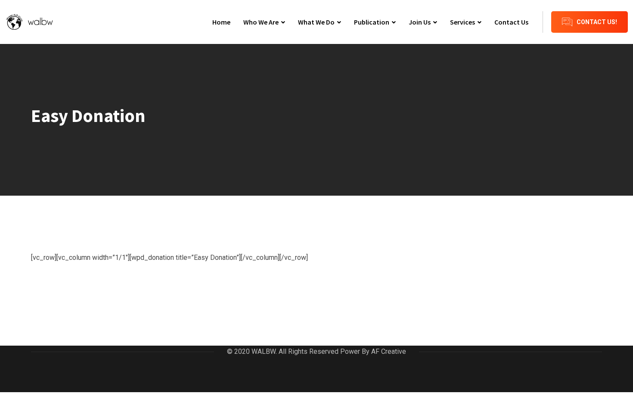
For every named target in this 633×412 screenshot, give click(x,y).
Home (221, 22)
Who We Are (261, 22)
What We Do (316, 22)
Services (462, 22)
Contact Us (511, 22)
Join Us (420, 22)
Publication (371, 22)
